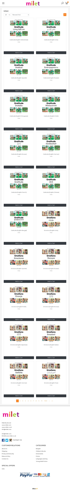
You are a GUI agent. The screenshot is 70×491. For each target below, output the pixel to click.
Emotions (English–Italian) (51, 344)
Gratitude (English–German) (51, 154)
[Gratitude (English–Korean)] (18, 142)
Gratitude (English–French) (19, 192)
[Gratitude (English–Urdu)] (51, 28)
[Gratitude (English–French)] (18, 180)
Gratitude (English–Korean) (19, 154)
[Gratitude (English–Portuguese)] (18, 104)
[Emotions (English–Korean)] (51, 295)
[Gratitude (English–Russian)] (51, 66)
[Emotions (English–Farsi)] (51, 371)
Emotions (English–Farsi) (51, 383)
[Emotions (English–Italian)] (51, 333)
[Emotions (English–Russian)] (51, 257)
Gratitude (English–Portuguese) (19, 116)
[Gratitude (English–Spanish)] (18, 66)
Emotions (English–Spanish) (19, 268)
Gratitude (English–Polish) (51, 116)
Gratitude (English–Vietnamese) (19, 39)
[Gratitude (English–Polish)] (51, 104)
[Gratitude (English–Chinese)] (51, 180)
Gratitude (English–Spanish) (19, 78)
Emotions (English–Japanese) (18, 344)
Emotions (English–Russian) (51, 268)
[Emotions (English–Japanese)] (18, 333)
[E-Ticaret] (35, 488)
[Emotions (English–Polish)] (18, 295)
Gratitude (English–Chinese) (51, 192)
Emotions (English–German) (19, 383)
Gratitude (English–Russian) (51, 78)
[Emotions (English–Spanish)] (18, 257)
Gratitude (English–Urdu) (51, 39)
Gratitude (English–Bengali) (19, 230)
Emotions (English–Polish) (19, 306)
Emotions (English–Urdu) (51, 230)
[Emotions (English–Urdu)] (51, 218)
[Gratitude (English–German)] (51, 142)
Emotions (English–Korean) (51, 306)
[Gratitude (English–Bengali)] (18, 218)
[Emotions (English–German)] (18, 371)
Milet (19, 42)
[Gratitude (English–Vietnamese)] (18, 28)
